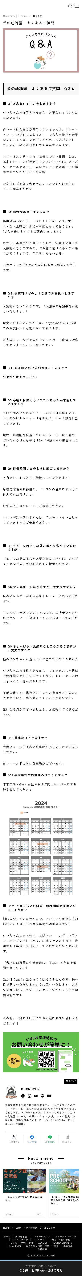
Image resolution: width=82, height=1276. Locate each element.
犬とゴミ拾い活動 (61, 1239)
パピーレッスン (42, 1236)
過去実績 (68, 1245)
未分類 (38, 16)
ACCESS (43, 1242)
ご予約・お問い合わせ (22, 1242)
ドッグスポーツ (20, 1239)
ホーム (7, 1236)
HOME (6, 1227)
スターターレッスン (65, 1236)
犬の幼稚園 (22, 1236)
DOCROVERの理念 (62, 1242)
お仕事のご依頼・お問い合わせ (42, 1245)
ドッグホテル (40, 1239)
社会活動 (42, 1248)
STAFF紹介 (15, 1245)
